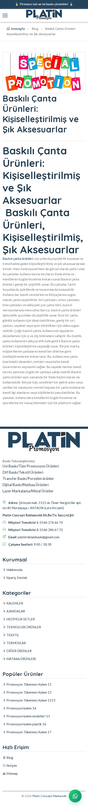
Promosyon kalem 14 (21, 708)
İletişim (11, 765)
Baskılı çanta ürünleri (18, 258)
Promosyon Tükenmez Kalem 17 (28, 732)
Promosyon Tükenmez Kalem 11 (28, 684)
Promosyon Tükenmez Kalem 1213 (30, 700)
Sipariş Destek (16, 578)
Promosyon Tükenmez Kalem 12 (28, 692)
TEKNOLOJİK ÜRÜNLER (23, 627)
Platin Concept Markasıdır (49, 796)
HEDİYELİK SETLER (20, 619)
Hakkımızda (14, 570)
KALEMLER (14, 603)
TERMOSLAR (16, 643)
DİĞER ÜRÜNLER (19, 651)
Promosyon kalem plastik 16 (26, 724)
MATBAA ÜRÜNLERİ (21, 659)
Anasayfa (18, 29)
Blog (9, 757)
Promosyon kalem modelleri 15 (28, 716)
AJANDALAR (15, 611)
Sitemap (12, 773)
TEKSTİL (12, 635)
